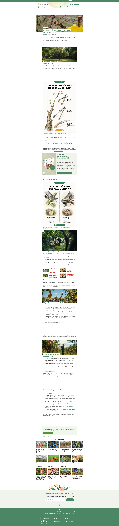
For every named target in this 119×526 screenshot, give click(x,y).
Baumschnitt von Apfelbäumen (69, 374)
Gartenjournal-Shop (58, 520)
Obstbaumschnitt (59, 358)
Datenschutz (67, 520)
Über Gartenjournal (76, 7)
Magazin (63, 7)
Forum (40, 7)
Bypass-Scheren (49, 142)
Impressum (67, 518)
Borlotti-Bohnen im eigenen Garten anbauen (70, 275)
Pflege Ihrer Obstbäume (58, 150)
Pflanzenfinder (55, 7)
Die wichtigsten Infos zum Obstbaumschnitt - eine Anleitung (65, 450)
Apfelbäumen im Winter (61, 376)
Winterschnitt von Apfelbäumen (49, 376)
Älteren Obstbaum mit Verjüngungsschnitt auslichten (53, 450)
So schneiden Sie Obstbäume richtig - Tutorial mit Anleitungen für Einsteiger (41, 451)
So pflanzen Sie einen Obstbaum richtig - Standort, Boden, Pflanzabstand (65, 464)
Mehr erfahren (71, 513)
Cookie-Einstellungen (69, 521)
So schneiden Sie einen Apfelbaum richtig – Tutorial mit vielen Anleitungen (41, 464)
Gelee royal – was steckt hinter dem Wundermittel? (70, 270)
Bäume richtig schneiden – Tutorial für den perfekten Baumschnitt (53, 464)
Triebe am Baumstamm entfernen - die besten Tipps (77, 450)
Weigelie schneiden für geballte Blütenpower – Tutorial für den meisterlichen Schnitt (41, 477)
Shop (69, 7)
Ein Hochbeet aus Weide (64, 476)
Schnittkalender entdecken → (48, 432)
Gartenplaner (48, 7)
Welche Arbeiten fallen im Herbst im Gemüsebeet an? (77, 477)
